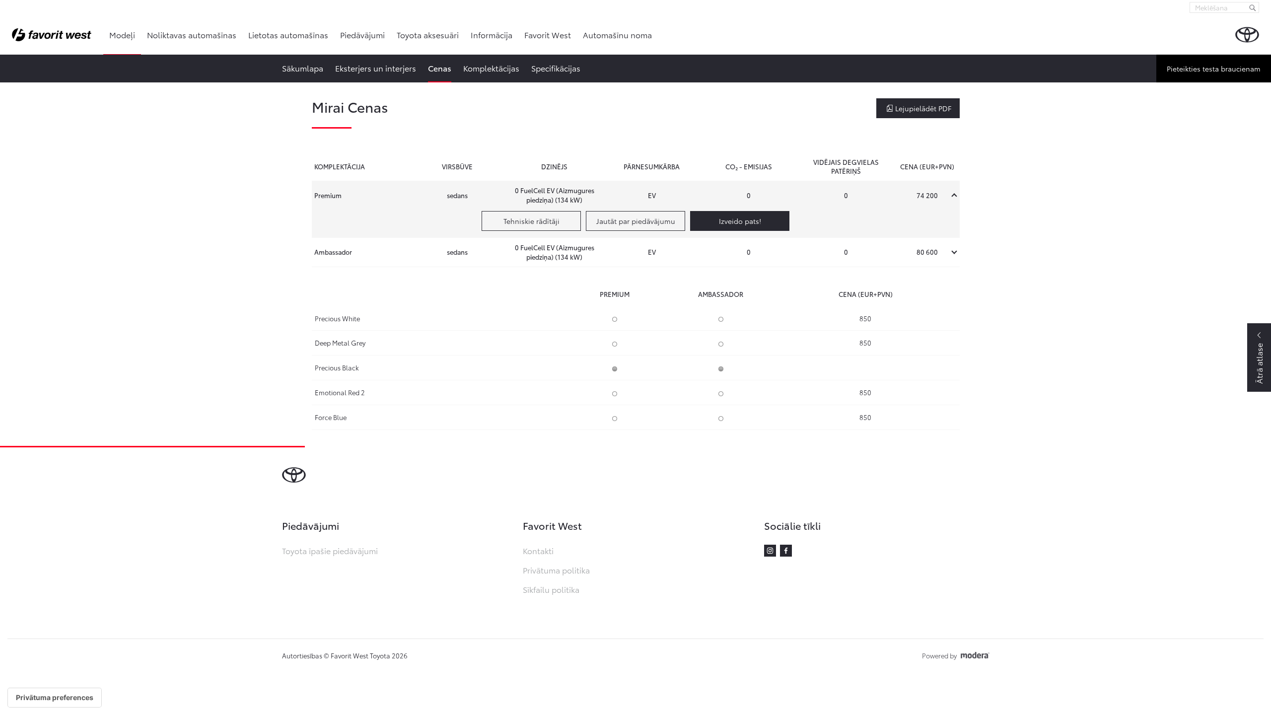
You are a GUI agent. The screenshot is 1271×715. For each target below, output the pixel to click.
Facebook (786, 551)
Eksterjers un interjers (375, 67)
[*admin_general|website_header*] (1247, 35)
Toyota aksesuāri (428, 34)
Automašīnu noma (617, 34)
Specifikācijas (555, 67)
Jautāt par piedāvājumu (635, 221)
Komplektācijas (491, 67)
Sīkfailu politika (551, 589)
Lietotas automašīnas (288, 34)
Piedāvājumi (362, 34)
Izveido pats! (740, 221)
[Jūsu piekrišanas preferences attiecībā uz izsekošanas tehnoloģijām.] (54, 697)
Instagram (770, 551)
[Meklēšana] (1252, 7)
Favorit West (547, 34)
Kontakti (538, 550)
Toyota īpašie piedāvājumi (330, 550)
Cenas (439, 67)
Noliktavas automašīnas (191, 34)
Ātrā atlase (1259, 363)
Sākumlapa (302, 67)
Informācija (491, 34)
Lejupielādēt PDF (923, 108)
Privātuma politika (556, 569)
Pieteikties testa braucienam (1214, 68)
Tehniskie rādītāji (531, 221)
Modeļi (122, 34)
